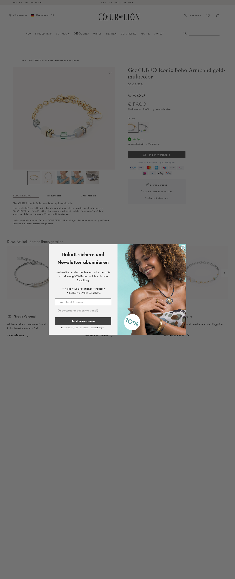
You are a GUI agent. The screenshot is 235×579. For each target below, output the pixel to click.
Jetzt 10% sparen (83, 321)
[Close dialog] (183, 247)
